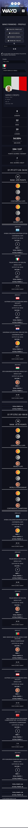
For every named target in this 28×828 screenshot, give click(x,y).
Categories (15, 33)
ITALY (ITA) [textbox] (6, 61)
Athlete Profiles (15, 29)
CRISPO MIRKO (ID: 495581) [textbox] (10, 70)
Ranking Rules (15, 40)
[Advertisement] (14, 814)
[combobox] (14, 62)
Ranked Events (15, 37)
